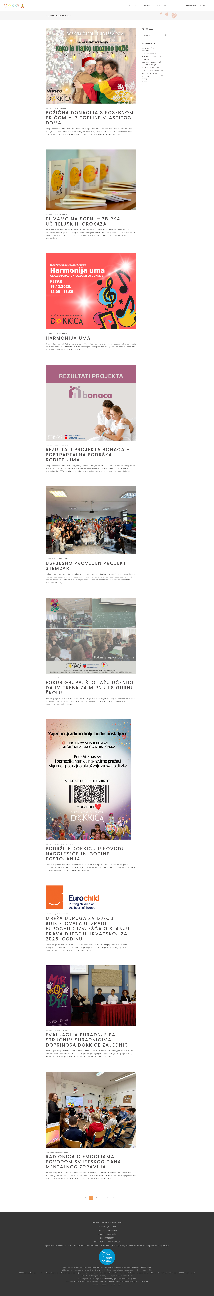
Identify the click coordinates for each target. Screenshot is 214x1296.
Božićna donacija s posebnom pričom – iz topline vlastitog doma (90, 118)
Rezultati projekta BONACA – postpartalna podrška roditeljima (88, 454)
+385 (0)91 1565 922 (109, 1230)
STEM (144, 79)
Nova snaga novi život (151, 68)
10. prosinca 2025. (61, 445)
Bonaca (49, 445)
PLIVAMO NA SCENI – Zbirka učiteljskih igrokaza (83, 221)
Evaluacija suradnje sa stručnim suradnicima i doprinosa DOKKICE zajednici (88, 1040)
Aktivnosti (50, 108)
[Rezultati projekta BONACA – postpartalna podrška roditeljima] (91, 403)
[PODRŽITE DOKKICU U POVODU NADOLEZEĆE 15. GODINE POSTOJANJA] (88, 779)
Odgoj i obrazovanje (151, 70)
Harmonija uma (68, 338)
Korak (48, 1152)
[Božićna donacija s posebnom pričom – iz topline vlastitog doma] (91, 66)
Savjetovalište (148, 73)
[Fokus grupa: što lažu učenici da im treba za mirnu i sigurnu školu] (91, 636)
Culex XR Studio (115, 1285)
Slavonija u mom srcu (151, 76)
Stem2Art (50, 559)
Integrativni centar (150, 56)
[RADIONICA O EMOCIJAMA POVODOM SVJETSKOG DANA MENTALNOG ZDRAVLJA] (91, 1110)
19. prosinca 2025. (64, 108)
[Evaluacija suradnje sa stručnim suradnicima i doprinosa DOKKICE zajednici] (91, 995)
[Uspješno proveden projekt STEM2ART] (91, 520)
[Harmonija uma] (91, 291)
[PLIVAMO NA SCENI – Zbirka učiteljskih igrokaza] (91, 179)
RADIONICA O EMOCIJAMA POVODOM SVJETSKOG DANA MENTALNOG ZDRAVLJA (83, 1162)
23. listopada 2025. (65, 914)
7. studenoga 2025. (65, 844)
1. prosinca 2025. (62, 559)
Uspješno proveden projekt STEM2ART (86, 565)
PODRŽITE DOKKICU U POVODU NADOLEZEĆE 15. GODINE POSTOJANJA (85, 854)
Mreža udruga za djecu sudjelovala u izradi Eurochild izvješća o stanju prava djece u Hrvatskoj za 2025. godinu (88, 928)
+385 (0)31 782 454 (108, 1227)
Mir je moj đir (52, 678)
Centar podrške (148, 54)
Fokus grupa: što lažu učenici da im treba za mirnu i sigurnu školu (90, 687)
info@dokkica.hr (109, 1234)
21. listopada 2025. (60, 1152)
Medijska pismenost (150, 62)
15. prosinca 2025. (64, 214)
